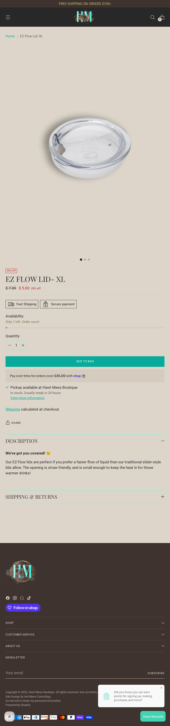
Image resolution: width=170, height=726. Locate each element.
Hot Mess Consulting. (37, 696)
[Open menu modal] (7, 17)
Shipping (13, 409)
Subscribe (156, 673)
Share (16, 422)
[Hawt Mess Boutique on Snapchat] (22, 599)
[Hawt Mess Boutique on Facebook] (8, 599)
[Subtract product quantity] (10, 345)
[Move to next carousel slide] (160, 528)
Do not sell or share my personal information (33, 700)
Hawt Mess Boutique (41, 692)
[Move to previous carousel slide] (150, 528)
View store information (27, 398)
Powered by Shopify (18, 705)
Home (10, 36)
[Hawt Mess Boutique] (85, 17)
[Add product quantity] (23, 345)
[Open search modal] (152, 17)
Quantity (12, 336)
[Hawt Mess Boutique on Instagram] (15, 599)
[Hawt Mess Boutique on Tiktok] (29, 599)
